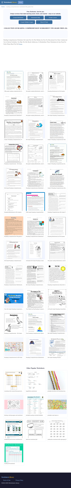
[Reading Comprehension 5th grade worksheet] (13, 229)
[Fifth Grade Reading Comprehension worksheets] (35, 205)
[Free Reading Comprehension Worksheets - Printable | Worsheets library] (35, 325)
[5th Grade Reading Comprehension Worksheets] (57, 105)
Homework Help (35, 17)
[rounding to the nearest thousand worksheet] (13, 384)
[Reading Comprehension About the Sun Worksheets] (57, 277)
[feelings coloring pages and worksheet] (13, 404)
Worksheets (7, 477)
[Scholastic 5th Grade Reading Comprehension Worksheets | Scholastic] (35, 250)
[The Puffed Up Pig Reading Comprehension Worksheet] (35, 301)
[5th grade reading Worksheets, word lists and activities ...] (35, 83)
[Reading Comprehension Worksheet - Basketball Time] (35, 228)
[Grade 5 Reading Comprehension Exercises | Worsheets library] (57, 156)
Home (20, 2)
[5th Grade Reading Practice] (57, 349)
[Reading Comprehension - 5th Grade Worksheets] (13, 155)
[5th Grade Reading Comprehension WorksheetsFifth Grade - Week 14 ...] (35, 277)
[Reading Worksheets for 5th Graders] (57, 83)
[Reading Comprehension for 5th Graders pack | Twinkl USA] (13, 346)
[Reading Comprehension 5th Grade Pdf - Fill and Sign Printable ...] (57, 204)
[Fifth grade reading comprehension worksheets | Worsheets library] (13, 83)
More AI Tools (44, 22)
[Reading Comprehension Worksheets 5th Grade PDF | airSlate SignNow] (13, 277)
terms (20, 44)
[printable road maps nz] (57, 404)
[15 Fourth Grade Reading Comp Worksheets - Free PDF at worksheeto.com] (57, 302)
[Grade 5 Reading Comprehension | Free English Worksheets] (13, 133)
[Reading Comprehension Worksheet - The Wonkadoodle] (35, 180)
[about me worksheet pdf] (35, 431)
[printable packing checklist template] (35, 407)
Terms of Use (6, 480)
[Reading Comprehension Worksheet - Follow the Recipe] (13, 107)
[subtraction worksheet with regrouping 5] (57, 431)
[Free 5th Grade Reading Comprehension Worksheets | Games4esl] (13, 298)
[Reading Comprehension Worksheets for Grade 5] (35, 346)
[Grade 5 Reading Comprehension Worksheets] (57, 132)
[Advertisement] (35, 58)
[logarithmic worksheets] (35, 384)
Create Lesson (53, 17)
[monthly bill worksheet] (13, 456)
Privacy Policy (19, 480)
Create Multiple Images (27, 22)
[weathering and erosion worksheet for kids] (13, 431)
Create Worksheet (18, 17)
